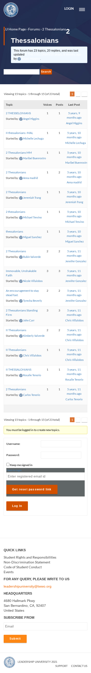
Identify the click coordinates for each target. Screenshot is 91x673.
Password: (13, 455)
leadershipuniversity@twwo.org (27, 586)
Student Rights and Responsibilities (30, 557)
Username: (13, 444)
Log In (17, 506)
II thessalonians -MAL (19, 133)
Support (61, 665)
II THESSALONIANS (18, 369)
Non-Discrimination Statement (27, 562)
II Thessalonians (16, 330)
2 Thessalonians (16, 172)
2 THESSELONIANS (53, 54)
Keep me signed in (21, 465)
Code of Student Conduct (23, 567)
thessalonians (14, 231)
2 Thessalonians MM (19, 152)
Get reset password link (32, 489)
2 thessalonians (15, 212)
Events (9, 572)
